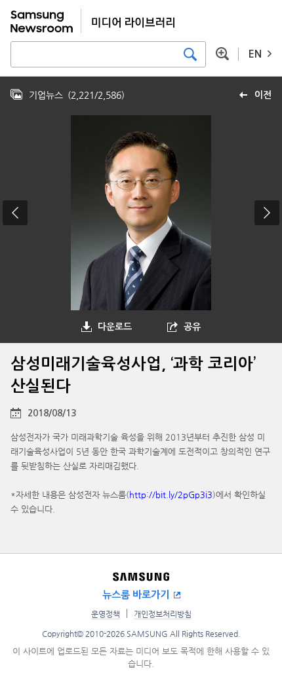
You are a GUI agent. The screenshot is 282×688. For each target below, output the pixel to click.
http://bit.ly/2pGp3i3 (170, 494)
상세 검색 (222, 53)
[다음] (266, 212)
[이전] (15, 212)
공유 (192, 326)
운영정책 (105, 614)
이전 (263, 95)
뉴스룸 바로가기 (135, 595)
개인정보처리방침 (162, 614)
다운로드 (115, 326)
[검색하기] (190, 54)
